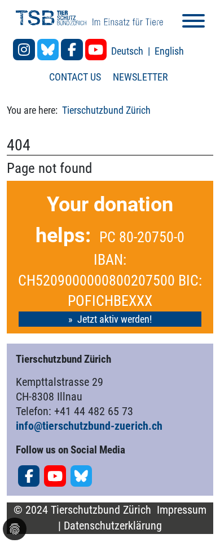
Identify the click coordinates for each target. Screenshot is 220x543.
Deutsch (128, 51)
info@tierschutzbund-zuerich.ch (89, 426)
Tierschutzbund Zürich (106, 110)
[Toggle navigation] (193, 23)
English (169, 51)
